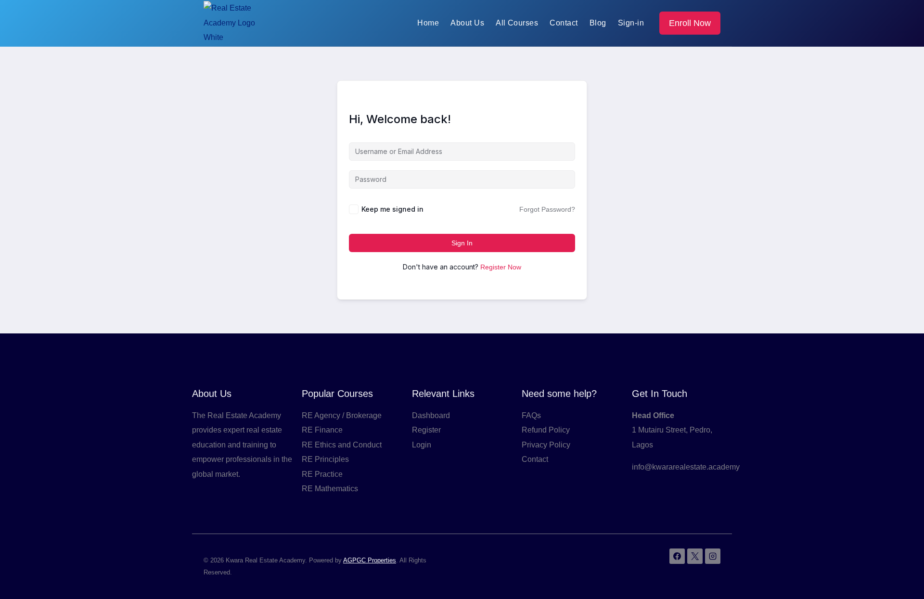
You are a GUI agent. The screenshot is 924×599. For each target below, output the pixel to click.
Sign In (462, 243)
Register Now (500, 267)
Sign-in (631, 23)
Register (426, 430)
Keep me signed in (392, 209)
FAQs (531, 415)
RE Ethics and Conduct (342, 445)
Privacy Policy (546, 445)
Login (421, 445)
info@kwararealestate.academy (686, 467)
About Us (467, 23)
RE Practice (322, 474)
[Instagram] (712, 556)
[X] (695, 556)
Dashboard (431, 415)
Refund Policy (546, 430)
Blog (598, 23)
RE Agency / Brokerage (342, 415)
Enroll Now (690, 23)
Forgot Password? (547, 209)
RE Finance (322, 430)
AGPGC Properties (369, 560)
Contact (564, 23)
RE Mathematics (330, 488)
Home (428, 23)
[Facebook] (677, 556)
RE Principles (325, 459)
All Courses (517, 23)
